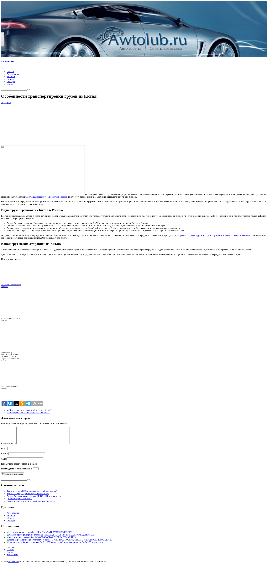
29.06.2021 (6, 103)
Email (4, 453)
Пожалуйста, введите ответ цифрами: (19, 464)
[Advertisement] (84, 123)
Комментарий (8, 443)
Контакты (11, 84)
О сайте (10, 549)
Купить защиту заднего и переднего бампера (28, 493)
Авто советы (13, 74)
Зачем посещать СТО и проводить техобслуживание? (32, 491)
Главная (10, 71)
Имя (4, 448)
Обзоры (10, 79)
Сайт (3, 459)
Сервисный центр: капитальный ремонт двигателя (31, 501)
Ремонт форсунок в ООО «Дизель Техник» (28, 412)
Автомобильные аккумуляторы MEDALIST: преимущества (35, 496)
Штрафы (11, 81)
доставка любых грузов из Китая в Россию (46, 197)
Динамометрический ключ (19, 498)
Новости (11, 76)
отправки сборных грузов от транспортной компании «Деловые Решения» (214, 235)
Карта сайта (12, 554)
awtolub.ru (7, 61)
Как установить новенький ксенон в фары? (29, 410)
